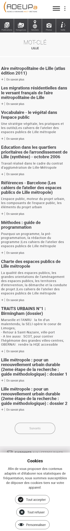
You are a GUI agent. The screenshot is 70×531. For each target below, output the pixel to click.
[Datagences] (21, 26)
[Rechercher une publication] (7, 26)
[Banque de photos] (49, 26)
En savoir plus (15, 79)
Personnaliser (36, 525)
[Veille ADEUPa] (63, 26)
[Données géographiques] (35, 26)
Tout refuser (36, 512)
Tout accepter (36, 499)
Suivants (35, 428)
